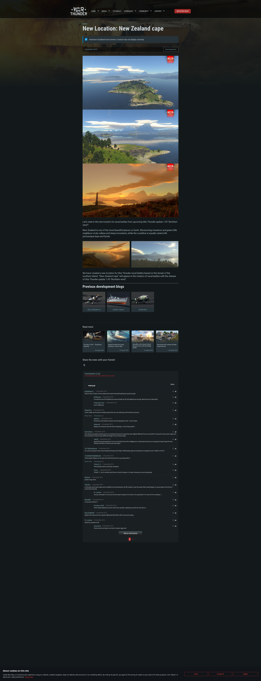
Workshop (128, 11)
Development (170, 49)
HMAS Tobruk (118, 310)
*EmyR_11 (97, 464)
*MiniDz (87, 485)
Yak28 (96, 439)
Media (104, 11)
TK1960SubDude (91, 449)
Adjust (245, 674)
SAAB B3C (142, 310)
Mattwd (87, 477)
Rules (172, 384)
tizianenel (97, 526)
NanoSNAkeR (89, 513)
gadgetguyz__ (90, 391)
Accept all (220, 674)
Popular (91, 386)
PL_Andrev (97, 492)
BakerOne (88, 410)
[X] (84, 365)
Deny (196, 674)
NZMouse (97, 397)
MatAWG (88, 500)
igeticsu (96, 419)
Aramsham (89, 432)
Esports (158, 11)
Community (144, 11)
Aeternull (97, 424)
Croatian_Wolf (99, 506)
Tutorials (117, 11)
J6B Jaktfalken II (94, 310)
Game (93, 11)
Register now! (183, 11)
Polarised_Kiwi (99, 403)
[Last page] (155, 539)
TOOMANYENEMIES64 (93, 456)
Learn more (29, 677)
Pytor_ (96, 470)
